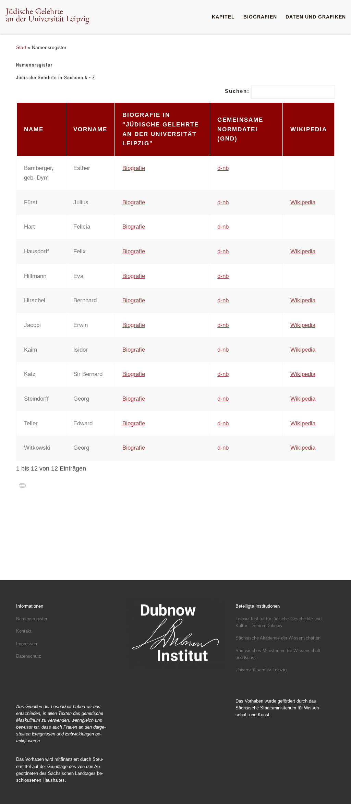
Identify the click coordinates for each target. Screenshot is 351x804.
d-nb (223, 168)
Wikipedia (302, 202)
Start (21, 47)
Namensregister (31, 618)
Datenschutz (28, 656)
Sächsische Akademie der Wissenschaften (277, 638)
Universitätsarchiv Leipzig (261, 669)
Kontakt (24, 631)
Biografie (133, 168)
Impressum (27, 643)
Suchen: (237, 91)
